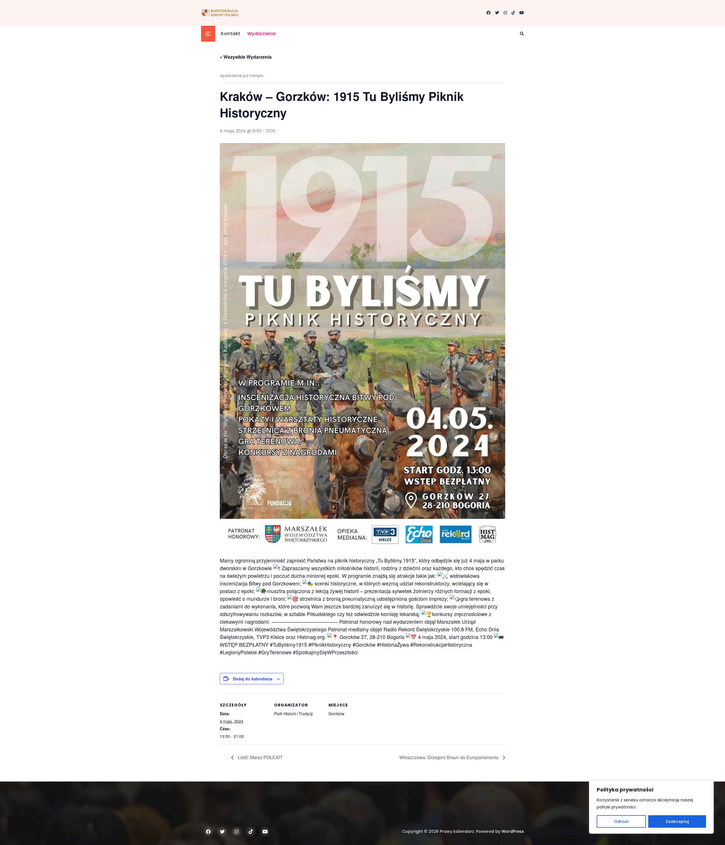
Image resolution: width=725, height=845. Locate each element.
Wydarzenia (261, 33)
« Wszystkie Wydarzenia (246, 57)
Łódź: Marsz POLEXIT (259, 757)
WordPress (513, 831)
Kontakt (230, 33)
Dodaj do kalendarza (252, 678)
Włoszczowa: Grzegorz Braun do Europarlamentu (449, 757)
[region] (651, 807)
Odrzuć (621, 821)
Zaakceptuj (677, 821)
